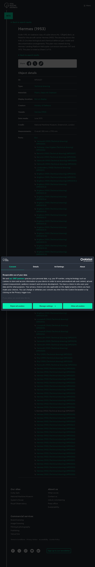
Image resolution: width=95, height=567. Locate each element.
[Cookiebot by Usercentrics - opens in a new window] (82, 260)
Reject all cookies (17, 306)
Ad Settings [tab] (59, 267)
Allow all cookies (78, 306)
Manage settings (46, 306)
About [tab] (82, 267)
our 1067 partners (17, 278)
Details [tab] (36, 267)
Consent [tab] (12, 267)
